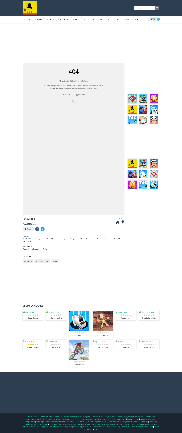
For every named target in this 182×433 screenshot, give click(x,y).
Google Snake (30, 422)
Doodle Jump (150, 417)
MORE (152, 19)
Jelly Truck (70, 422)
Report (29, 229)
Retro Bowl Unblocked (57, 424)
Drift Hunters (46, 419)
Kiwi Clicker (80, 422)
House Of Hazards (50, 422)
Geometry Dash (105, 419)
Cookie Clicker (97, 417)
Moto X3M (144, 422)
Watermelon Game (128, 427)
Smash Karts (139, 424)
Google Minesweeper (148, 419)
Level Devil (90, 422)
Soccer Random (150, 424)
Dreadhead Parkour (33, 419)
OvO (151, 422)
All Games (28, 261)
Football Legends (91, 419)
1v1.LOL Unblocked (40, 417)
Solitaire (39, 422)
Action (55, 261)
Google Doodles (133, 419)
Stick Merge (40, 427)
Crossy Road (127, 417)
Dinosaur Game (139, 417)
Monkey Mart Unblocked (129, 422)
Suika (70, 427)
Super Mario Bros (101, 422)
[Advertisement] (93, 8)
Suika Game (62, 427)
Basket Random (69, 417)
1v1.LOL (29, 417)
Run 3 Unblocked (112, 424)
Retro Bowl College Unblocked (93, 424)
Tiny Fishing (77, 427)
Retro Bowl (44, 424)
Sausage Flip (129, 424)
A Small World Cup (56, 417)
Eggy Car (73, 419)
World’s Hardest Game (144, 427)
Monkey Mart (113, 422)
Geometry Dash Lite (119, 419)
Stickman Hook (29, 427)
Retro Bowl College (74, 424)
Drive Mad (56, 419)
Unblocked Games (42, 261)
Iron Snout (62, 422)
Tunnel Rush (87, 427)
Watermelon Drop (114, 427)
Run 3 (121, 424)
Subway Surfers (51, 427)
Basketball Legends (83, 417)
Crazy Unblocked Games (113, 417)
